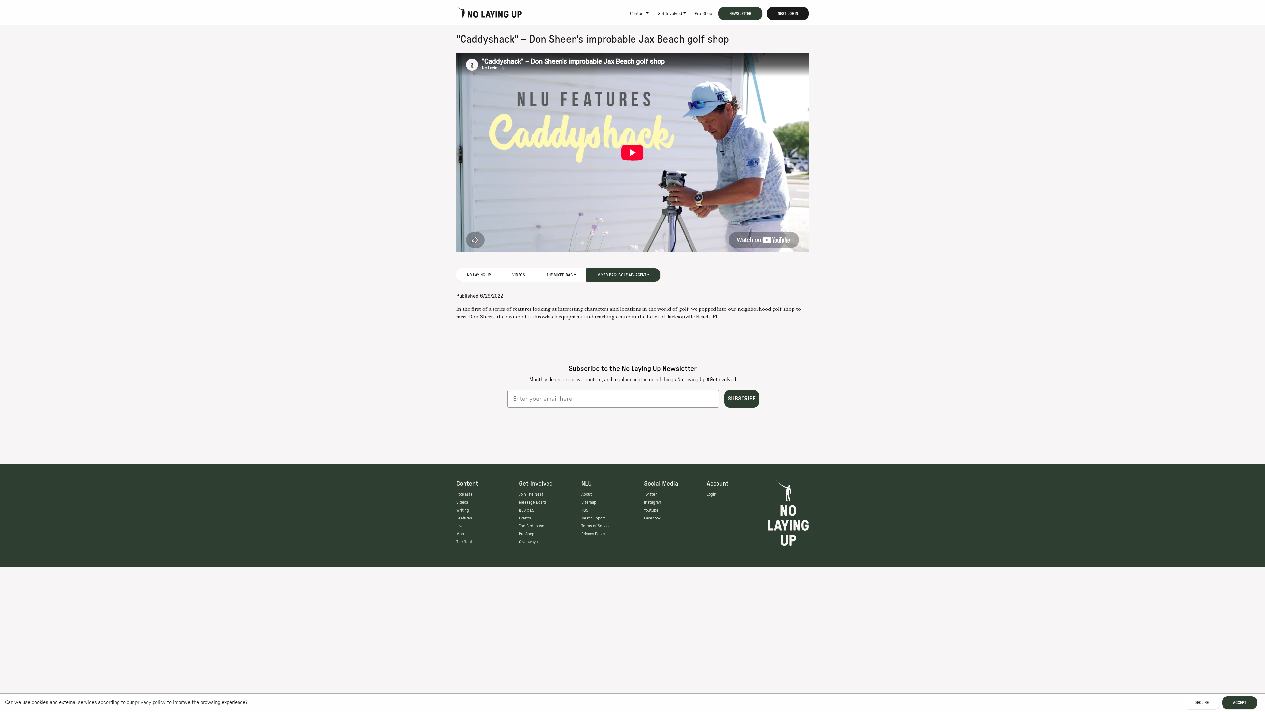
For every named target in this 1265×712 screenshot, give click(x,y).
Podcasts (464, 494)
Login (711, 494)
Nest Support (593, 518)
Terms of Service (596, 526)
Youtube (651, 510)
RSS (584, 510)
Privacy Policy (593, 534)
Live (460, 526)
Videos (518, 275)
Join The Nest (531, 494)
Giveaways (528, 542)
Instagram (653, 502)
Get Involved (670, 13)
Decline (1202, 703)
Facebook (652, 518)
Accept (1239, 703)
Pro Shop (703, 13)
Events (525, 518)
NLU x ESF (527, 510)
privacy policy (150, 702)
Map (460, 534)
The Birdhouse (531, 526)
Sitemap (588, 502)
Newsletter (740, 13)
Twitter (650, 494)
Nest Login (788, 13)
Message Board (532, 502)
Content (637, 13)
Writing (462, 510)
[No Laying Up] (489, 13)
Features (464, 518)
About (586, 494)
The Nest (464, 542)
